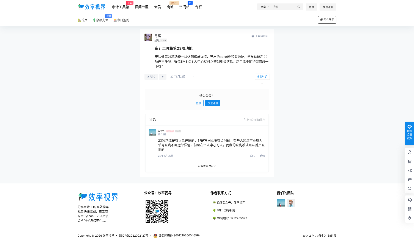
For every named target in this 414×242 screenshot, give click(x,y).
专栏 (198, 7)
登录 (311, 7)
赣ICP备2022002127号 (133, 235)
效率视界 (108, 235)
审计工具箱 (120, 5)
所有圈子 (329, 19)
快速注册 (328, 7)
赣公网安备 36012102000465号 (179, 235)
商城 (170, 5)
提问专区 (142, 7)
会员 (157, 7)
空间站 (184, 5)
